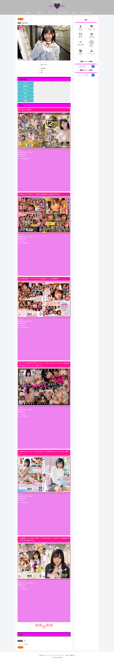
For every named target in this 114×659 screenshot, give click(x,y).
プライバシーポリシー (59, 655)
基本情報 (43, 68)
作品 (42, 70)
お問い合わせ (42, 655)
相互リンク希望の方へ (70, 655)
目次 (42, 64)
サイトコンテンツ (50, 655)
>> (51, 624)
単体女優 (20, 640)
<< (37, 624)
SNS (42, 72)
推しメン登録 (21, 19)
